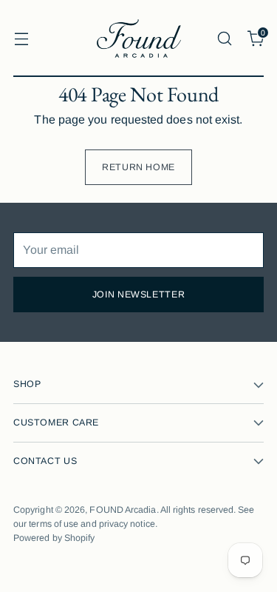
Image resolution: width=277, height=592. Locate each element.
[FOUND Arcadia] (138, 38)
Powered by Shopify (54, 538)
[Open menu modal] (21, 38)
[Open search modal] (224, 38)
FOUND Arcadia (122, 510)
